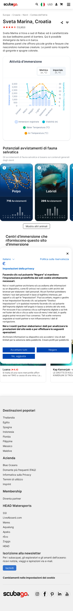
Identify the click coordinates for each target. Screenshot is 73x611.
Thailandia (9, 417)
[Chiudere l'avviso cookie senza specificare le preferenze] (67, 253)
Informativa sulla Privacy (17, 474)
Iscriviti (9, 568)
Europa (6, 15)
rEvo (5, 536)
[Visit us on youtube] (67, 594)
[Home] (11, 4)
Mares (6, 522)
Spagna (7, 427)
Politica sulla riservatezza (54, 259)
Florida (7, 436)
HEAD (6, 546)
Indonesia (8, 431)
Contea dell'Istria (38, 15)
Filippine (7, 441)
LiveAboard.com (12, 517)
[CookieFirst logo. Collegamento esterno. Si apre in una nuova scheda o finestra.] (4, 263)
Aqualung (8, 527)
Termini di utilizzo (13, 479)
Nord (25, 15)
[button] (9, 259)
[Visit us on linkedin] (60, 594)
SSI (5, 512)
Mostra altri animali (36, 226)
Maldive (7, 450)
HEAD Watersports (17, 506)
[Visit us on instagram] (37, 594)
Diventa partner (12, 498)
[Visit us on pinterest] (52, 594)
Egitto (6, 422)
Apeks (6, 531)
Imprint (7, 484)
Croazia (16, 15)
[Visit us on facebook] (45, 594)
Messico (7, 446)
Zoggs (6, 541)
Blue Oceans (10, 465)
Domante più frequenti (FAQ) (19, 469)
